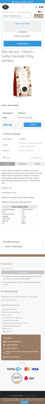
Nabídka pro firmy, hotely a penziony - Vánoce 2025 (19, 297)
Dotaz (8, 158)
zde (17, 402)
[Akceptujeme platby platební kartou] (31, 369)
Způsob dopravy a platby (11, 312)
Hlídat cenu (37, 158)
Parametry (22, 164)
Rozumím (24, 402)
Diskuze (37, 164)
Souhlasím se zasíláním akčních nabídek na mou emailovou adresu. (22, 283)
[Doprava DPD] (29, 378)
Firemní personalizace (9, 300)
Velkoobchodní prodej (10, 320)
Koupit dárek (22, 43)
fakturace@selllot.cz (14, 342)
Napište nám (6, 329)
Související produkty (11, 242)
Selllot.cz (22, 363)
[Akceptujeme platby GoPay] (14, 369)
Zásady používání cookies (11, 326)
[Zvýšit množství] (23, 123)
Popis (7, 164)
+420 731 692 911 (12, 345)
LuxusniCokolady (12, 357)
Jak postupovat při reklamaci (12, 318)
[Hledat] (31, 16)
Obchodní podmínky (9, 309)
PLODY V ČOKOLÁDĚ (26, 151)
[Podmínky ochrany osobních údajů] (16, 378)
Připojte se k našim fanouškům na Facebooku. (22, 353)
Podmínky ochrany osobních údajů (14, 323)
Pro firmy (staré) (9, 291)
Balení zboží (6, 315)
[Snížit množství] (23, 126)
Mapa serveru (7, 331)
